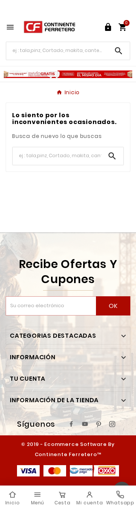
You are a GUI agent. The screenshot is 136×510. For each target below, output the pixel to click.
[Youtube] (85, 424)
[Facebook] (71, 424)
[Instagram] (112, 424)
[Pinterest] (98, 424)
